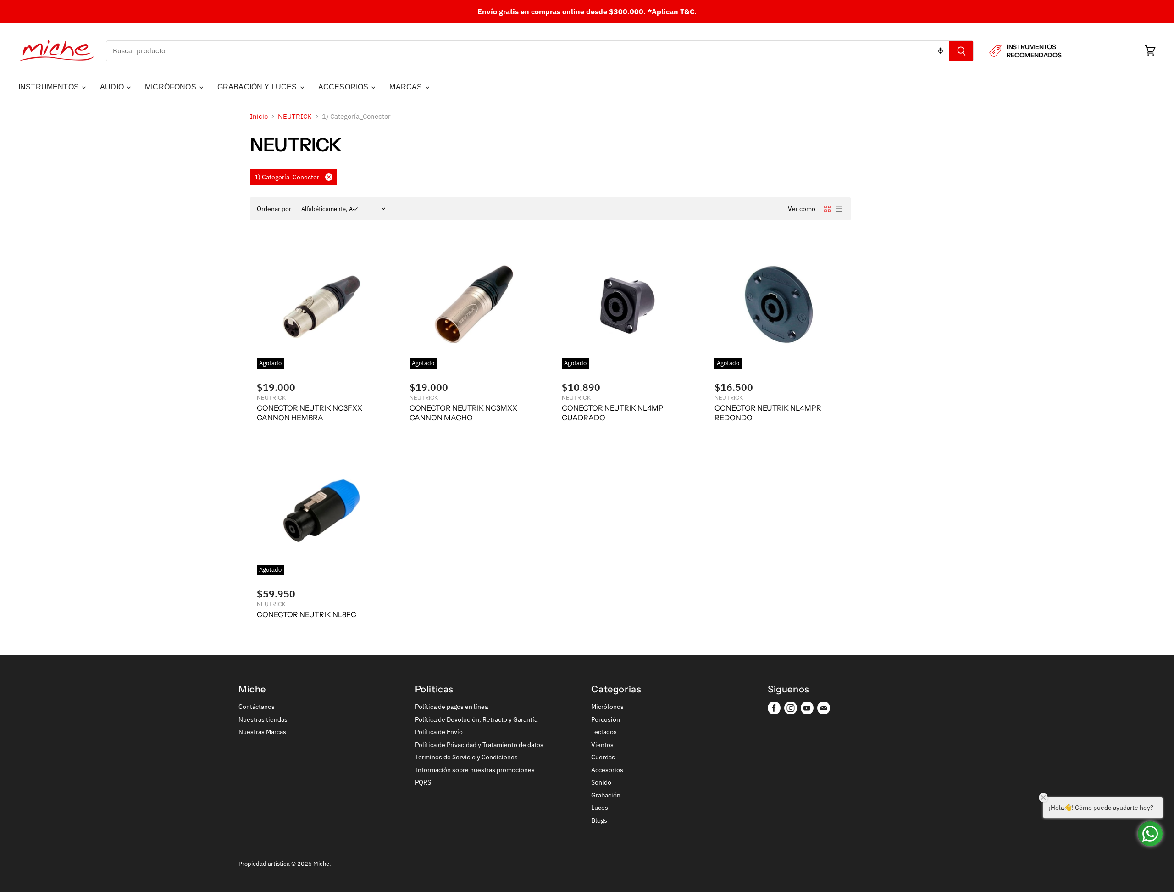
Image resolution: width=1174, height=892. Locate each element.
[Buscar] (961, 50)
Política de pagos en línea (451, 706)
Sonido (601, 782)
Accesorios (607, 770)
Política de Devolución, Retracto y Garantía (476, 719)
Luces (599, 807)
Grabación (605, 795)
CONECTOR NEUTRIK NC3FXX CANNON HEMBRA (309, 412)
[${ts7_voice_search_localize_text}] (940, 50)
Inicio (259, 116)
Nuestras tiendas (263, 719)
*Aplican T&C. (672, 11)
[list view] (839, 208)
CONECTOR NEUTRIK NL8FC (306, 614)
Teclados (604, 732)
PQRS (423, 782)
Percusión (605, 719)
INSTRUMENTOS (49, 87)
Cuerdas (603, 757)
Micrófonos (607, 706)
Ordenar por (274, 208)
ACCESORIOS (344, 87)
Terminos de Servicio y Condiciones (466, 757)
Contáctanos (256, 706)
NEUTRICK (295, 116)
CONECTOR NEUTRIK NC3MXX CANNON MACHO (463, 412)
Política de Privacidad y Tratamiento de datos (479, 745)
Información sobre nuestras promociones (475, 770)
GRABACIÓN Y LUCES (258, 87)
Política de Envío (439, 732)
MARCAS (406, 87)
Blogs (599, 820)
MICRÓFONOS (171, 87)
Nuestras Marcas (262, 732)
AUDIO (113, 87)
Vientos (602, 745)
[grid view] (827, 208)
